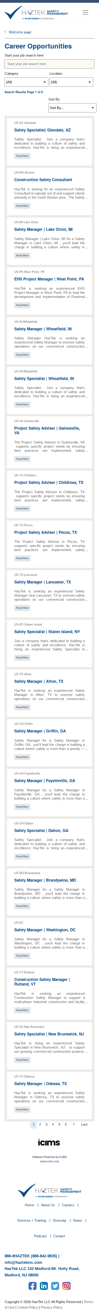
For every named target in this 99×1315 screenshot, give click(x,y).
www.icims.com (49, 1161)
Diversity (59, 1220)
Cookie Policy (27, 1307)
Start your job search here (24, 55)
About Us (48, 1205)
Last (84, 1124)
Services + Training (31, 1220)
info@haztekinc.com (23, 1262)
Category (11, 73)
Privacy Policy (51, 1307)
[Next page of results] (74, 1124)
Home (29, 1205)
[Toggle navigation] (85, 12)
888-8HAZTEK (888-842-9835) (31, 1256)
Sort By (54, 99)
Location (56, 73)
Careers (68, 1205)
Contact (59, 1236)
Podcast (40, 1236)
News (77, 1220)
